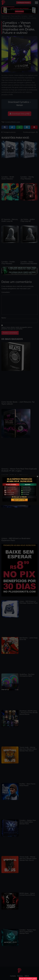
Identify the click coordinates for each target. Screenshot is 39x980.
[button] (28, 978)
